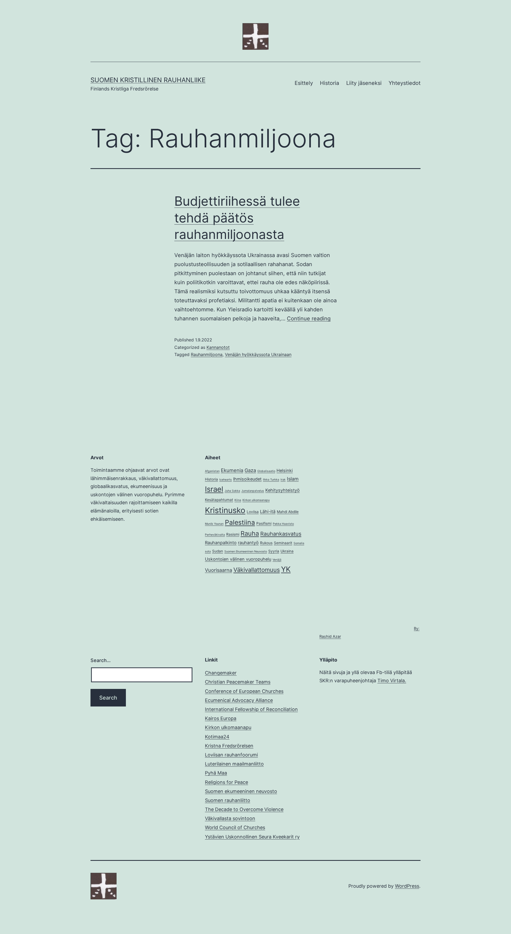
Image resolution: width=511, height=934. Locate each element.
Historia (329, 83)
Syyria (273, 551)
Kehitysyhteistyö (282, 490)
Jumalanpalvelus (252, 491)
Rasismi (232, 534)
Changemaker (221, 673)
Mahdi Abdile (288, 512)
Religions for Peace (226, 782)
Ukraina (287, 551)
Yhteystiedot (405, 83)
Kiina (237, 500)
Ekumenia (232, 470)
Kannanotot (218, 347)
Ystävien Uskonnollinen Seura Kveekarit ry (252, 837)
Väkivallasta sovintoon (230, 818)
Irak (283, 479)
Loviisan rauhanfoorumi (231, 755)
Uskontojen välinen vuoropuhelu (238, 559)
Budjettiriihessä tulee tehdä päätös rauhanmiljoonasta (237, 217)
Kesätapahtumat (219, 500)
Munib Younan (214, 524)
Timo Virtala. (391, 680)
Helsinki (285, 470)
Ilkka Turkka (271, 479)
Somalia (299, 543)
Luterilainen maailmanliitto (234, 764)
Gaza (250, 470)
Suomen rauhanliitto (227, 800)
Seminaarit (283, 543)
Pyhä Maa (216, 773)
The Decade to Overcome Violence (244, 809)
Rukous (266, 543)
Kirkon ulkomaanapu (256, 500)
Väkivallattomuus (256, 569)
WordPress (407, 886)
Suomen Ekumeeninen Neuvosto (245, 551)
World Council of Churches (235, 827)
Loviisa (253, 512)
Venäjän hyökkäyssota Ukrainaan (258, 354)
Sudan (217, 551)
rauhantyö (248, 542)
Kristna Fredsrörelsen (229, 746)
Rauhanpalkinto (221, 542)
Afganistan (212, 471)
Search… (100, 660)
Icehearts (225, 479)
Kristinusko (225, 510)
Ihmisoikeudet (247, 479)
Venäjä (277, 559)
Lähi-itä (267, 511)
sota (208, 551)
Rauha (250, 533)
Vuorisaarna (218, 570)
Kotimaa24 (217, 736)
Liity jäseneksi (364, 83)
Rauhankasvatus (280, 534)
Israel (214, 489)
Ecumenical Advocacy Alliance (239, 700)
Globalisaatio (266, 471)
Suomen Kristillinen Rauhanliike (147, 80)
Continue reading (309, 318)
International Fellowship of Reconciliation (251, 709)
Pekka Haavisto (283, 524)
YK (286, 569)
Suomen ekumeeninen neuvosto (241, 791)
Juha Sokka (232, 491)
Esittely (304, 83)
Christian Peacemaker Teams (237, 682)
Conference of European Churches (244, 691)
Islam (293, 479)
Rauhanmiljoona (206, 354)
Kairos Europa (220, 718)
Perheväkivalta (215, 534)
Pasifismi (263, 523)
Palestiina (240, 522)
